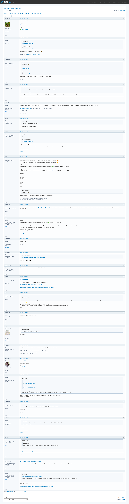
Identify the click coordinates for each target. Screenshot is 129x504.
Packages (94, 2)
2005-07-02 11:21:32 (24, 131)
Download (124, 2)
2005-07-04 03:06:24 (24, 401)
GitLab (109, 2)
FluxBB (123, 499)
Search (12, 8)
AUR (119, 2)
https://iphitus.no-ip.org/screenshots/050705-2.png (30, 461)
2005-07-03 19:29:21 (24, 345)
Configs (21, 151)
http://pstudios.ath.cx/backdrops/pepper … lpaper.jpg (31, 451)
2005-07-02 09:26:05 (24, 102)
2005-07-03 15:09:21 (24, 326)
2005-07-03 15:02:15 (24, 312)
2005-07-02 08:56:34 (24, 59)
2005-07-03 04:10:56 (24, 238)
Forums (99, 2)
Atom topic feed (122, 497)
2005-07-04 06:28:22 (24, 437)
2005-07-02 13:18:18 (24, 204)
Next (25, 16)
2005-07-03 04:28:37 (24, 252)
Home (88, 2)
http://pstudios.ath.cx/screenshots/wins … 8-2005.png (31, 284)
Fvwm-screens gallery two (25, 149)
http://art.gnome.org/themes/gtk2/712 (45, 207)
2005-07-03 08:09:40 (24, 292)
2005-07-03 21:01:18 (24, 374)
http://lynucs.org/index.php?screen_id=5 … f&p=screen (33, 257)
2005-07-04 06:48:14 (24, 471)
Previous (9, 16)
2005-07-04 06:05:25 (24, 417)
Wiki (104, 2)
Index (5, 8)
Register (16, 8)
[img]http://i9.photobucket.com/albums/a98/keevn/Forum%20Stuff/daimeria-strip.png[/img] (37, 287)
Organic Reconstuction (26, 360)
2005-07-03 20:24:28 (24, 358)
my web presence (24, 233)
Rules (8, 8)
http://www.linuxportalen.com (25, 108)
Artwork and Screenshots (16, 13)
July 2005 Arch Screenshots (33, 13)
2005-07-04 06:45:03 (24, 459)
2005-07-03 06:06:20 (24, 265)
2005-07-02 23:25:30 (24, 218)
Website (7, 32)
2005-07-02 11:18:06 (24, 118)
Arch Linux (7, 2)
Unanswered (122, 10)
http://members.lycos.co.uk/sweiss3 (34, 54)
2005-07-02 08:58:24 (24, 84)
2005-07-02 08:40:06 (24, 37)
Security (114, 2)
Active (118, 10)
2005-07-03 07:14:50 (24, 276)
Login (20, 8)
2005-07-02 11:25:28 (24, 156)
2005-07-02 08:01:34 (24, 18)
